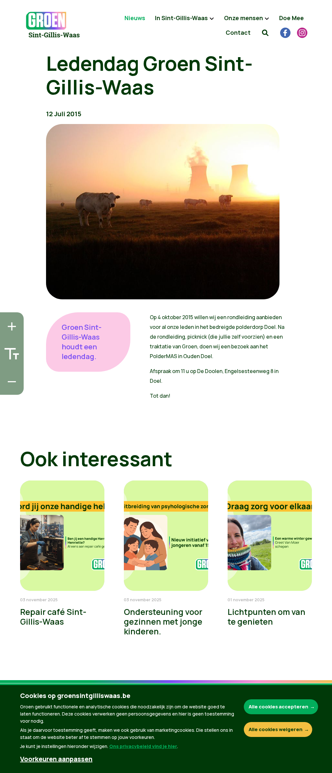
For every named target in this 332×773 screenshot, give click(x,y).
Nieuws (134, 18)
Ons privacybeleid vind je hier (143, 746)
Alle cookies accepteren (278, 706)
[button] (265, 32)
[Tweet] (10, 369)
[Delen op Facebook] (10, 351)
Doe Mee (291, 18)
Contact (238, 32)
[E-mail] (10, 388)
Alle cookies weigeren (275, 729)
